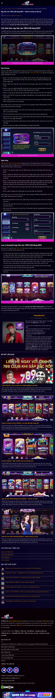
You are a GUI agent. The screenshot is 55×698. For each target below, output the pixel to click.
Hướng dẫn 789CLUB (12, 8)
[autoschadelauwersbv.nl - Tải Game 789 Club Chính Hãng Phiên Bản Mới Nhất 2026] (27, 3)
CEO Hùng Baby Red (7, 658)
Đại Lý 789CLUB (5, 652)
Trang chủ (3, 8)
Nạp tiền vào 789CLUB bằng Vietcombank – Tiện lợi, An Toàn (20, 498)
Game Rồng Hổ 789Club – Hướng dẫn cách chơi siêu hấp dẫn (22, 577)
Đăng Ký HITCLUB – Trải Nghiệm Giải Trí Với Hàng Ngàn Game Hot (24, 573)
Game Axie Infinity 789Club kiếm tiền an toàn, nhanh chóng (22, 596)
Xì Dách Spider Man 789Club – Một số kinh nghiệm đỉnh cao (22, 587)
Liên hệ (3, 660)
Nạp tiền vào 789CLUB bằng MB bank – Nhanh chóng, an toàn (20, 536)
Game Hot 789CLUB (7, 552)
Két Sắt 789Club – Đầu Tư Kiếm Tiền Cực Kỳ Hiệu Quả (17, 461)
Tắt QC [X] (27, 691)
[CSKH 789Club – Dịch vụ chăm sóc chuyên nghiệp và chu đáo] (27, 370)
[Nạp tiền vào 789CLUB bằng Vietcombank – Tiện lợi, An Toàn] (27, 484)
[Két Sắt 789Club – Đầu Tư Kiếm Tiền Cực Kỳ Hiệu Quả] (27, 446)
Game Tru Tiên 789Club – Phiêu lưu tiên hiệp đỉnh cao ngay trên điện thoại (27, 591)
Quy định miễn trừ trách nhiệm (10, 649)
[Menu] (2, 3)
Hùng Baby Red (17, 15)
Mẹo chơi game (5, 557)
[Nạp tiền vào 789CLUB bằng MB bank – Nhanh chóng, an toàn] (27, 521)
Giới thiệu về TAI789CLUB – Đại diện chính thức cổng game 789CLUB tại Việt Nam (24, 644)
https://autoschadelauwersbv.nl (15, 675)
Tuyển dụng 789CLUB (7, 655)
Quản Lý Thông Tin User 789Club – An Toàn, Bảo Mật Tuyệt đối (20, 423)
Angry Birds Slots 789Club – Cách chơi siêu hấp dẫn (20, 582)
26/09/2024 (9, 15)
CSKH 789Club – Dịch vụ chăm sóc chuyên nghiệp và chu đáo (19, 385)
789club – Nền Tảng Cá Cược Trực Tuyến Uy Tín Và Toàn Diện (23, 568)
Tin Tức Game (5, 560)
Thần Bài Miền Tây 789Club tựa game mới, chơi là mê (20, 601)
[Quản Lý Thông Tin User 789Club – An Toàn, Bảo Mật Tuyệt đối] (27, 408)
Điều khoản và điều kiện (8, 647)
